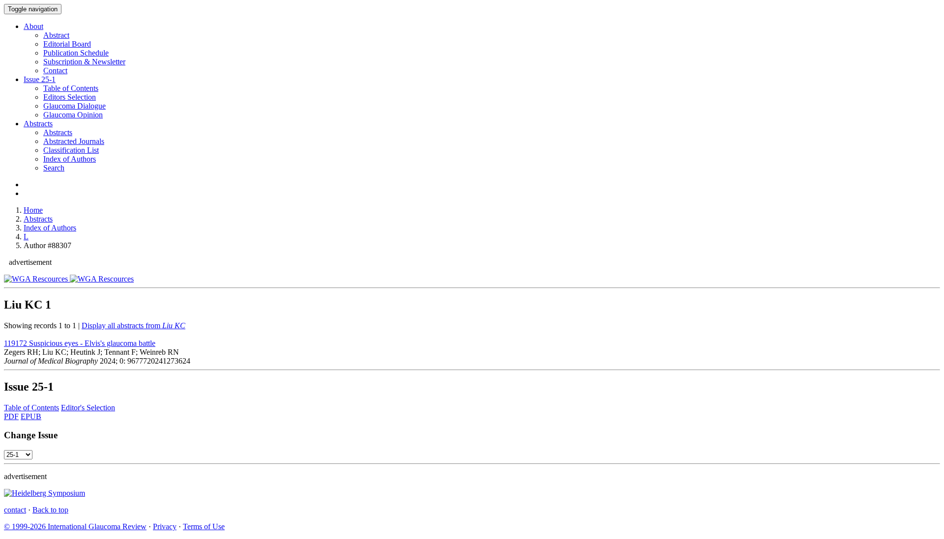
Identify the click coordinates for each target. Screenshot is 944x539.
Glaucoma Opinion (73, 115)
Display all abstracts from (133, 325)
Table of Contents (70, 88)
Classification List (71, 150)
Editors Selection (69, 97)
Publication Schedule (76, 53)
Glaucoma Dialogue (74, 106)
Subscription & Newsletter (84, 61)
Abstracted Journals (73, 141)
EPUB (31, 416)
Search (53, 168)
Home (33, 210)
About (33, 26)
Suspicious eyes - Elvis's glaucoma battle (79, 343)
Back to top (50, 510)
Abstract (56, 35)
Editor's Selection (88, 407)
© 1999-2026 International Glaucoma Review (75, 526)
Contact (55, 70)
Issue (40, 79)
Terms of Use (204, 526)
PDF (11, 416)
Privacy (165, 526)
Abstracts (38, 123)
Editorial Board (67, 44)
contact (15, 510)
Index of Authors (69, 159)
